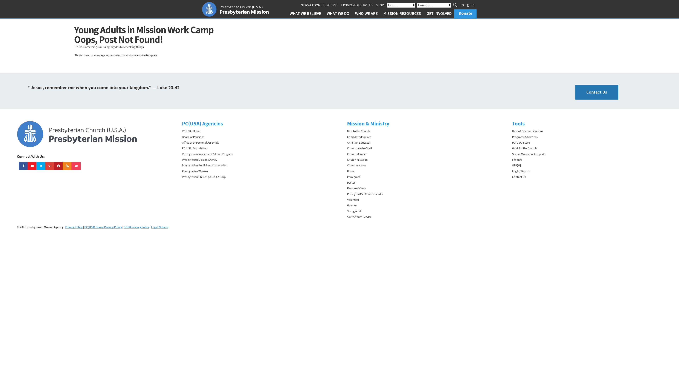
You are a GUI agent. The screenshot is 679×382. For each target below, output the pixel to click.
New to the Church (358, 131)
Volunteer (353, 200)
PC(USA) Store (521, 142)
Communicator (356, 165)
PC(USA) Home (191, 131)
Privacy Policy (74, 227)
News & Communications (319, 5)
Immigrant (353, 177)
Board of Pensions (193, 137)
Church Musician (357, 160)
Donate (465, 13)
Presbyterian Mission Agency (199, 160)
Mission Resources (402, 13)
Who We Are (366, 13)
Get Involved (439, 13)
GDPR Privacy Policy (136, 227)
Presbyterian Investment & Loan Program (207, 154)
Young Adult (354, 211)
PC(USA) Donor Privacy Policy (103, 227)
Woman (352, 205)
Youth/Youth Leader (359, 217)
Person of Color (356, 188)
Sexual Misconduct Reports (528, 154)
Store (380, 5)
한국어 (470, 5)
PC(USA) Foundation (194, 148)
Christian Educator (358, 142)
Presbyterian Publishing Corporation (204, 165)
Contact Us (596, 92)
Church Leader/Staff (359, 148)
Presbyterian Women (195, 171)
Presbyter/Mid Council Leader (365, 194)
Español (517, 160)
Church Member (357, 154)
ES (462, 5)
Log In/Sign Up (521, 171)
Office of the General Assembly (200, 142)
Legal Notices (159, 227)
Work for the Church (524, 148)
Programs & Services (357, 5)
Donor (351, 171)
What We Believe (305, 13)
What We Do (338, 13)
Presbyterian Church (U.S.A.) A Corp (204, 177)
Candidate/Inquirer (359, 137)
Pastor (351, 182)
